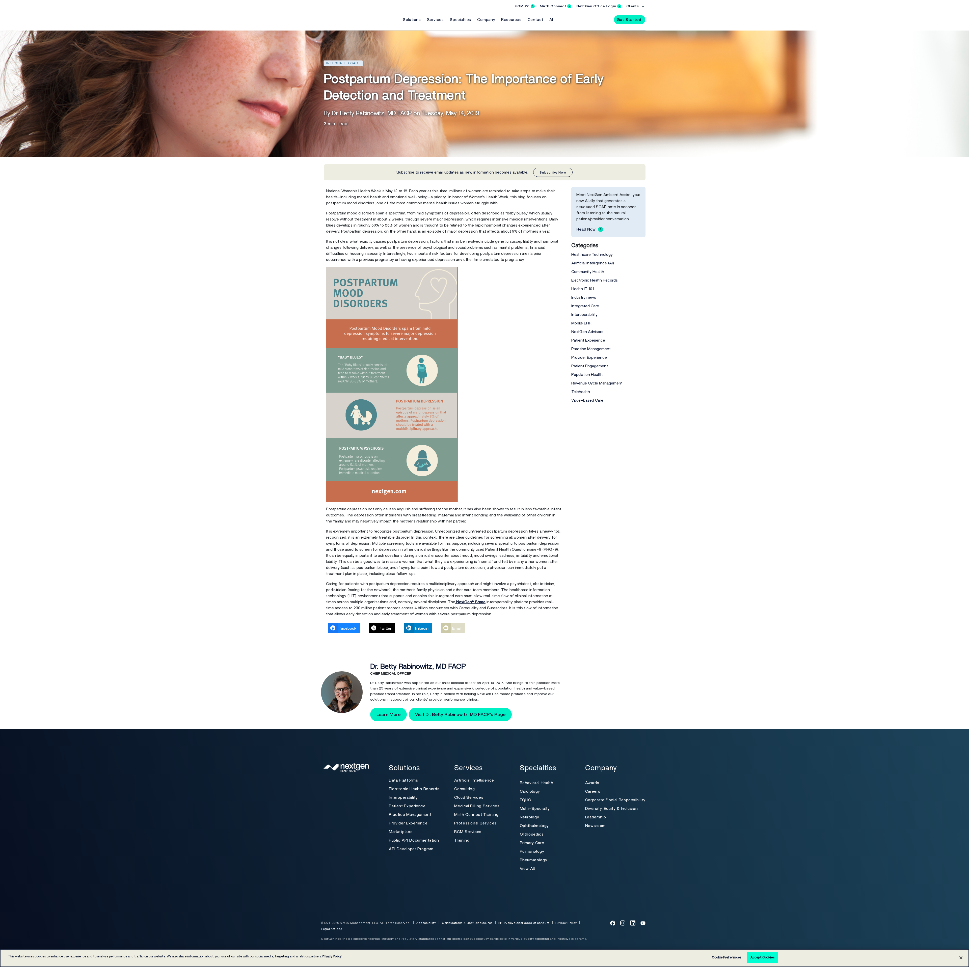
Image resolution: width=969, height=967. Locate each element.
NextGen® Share (470, 602)
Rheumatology (533, 860)
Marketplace (401, 832)
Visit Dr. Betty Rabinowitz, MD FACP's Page (460, 714)
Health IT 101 (582, 289)
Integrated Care (585, 306)
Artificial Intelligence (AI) (592, 263)
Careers (592, 791)
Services (435, 20)
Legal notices (331, 928)
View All (527, 869)
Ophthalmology (534, 826)
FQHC (525, 800)
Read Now (586, 229)
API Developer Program (411, 849)
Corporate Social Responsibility (615, 800)
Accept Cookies (762, 957)
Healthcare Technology (592, 255)
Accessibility (426, 922)
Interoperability (584, 315)
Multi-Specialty (535, 809)
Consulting (464, 789)
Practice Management (591, 349)
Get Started (629, 20)
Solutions (412, 20)
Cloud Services (468, 797)
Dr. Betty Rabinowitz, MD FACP (418, 666)
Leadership (595, 817)
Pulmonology (532, 851)
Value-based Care (587, 400)
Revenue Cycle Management (597, 383)
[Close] (960, 957)
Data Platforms (403, 780)
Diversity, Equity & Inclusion (611, 809)
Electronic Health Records (594, 280)
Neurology (529, 817)
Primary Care (532, 843)
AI (551, 20)
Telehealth (580, 392)
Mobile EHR (581, 323)
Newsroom (595, 826)
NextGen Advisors (587, 332)
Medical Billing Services (476, 806)
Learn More (388, 714)
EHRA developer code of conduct (524, 922)
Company (486, 20)
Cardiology (530, 791)
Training (461, 840)
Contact (535, 20)
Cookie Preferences (726, 957)
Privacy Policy (566, 922)
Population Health (587, 375)
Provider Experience (589, 357)
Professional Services (475, 823)
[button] (606, 19)
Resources (511, 20)
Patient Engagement (589, 366)
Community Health (587, 272)
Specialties (460, 20)
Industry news (583, 297)
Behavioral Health (536, 783)
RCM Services (467, 832)
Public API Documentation (414, 840)
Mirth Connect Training (476, 815)
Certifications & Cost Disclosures (467, 922)
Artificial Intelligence (474, 780)
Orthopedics (532, 834)
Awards (592, 783)
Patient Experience (588, 340)
